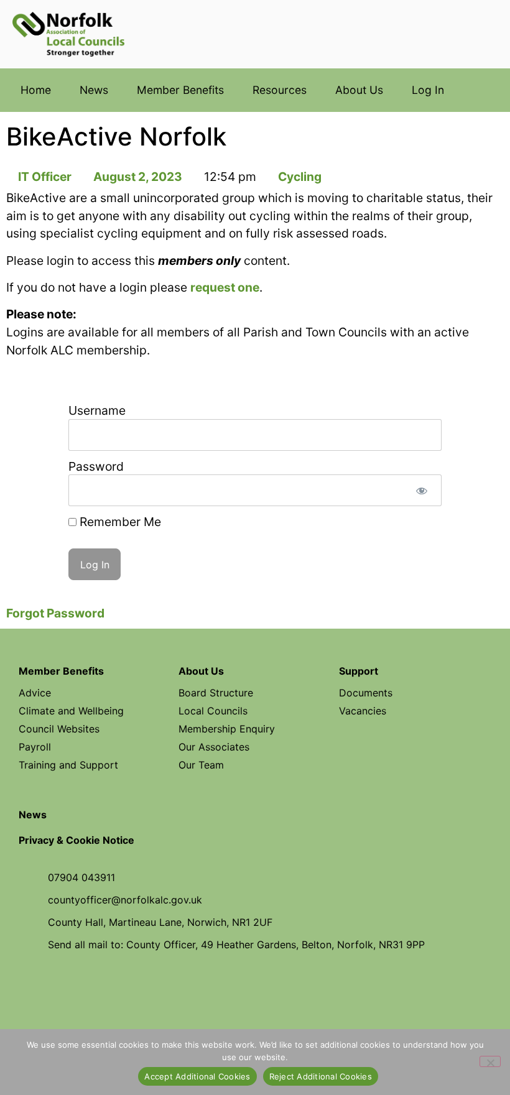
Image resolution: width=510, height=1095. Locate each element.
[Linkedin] (294, 989)
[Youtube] (255, 989)
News (94, 89)
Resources (280, 89)
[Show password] (421, 490)
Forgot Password (55, 613)
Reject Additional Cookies (320, 1076)
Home (36, 89)
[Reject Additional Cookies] (490, 1061)
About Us (359, 89)
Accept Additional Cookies (197, 1076)
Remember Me (118, 522)
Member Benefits (180, 89)
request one (224, 287)
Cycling (300, 176)
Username (97, 410)
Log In (428, 89)
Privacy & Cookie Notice (76, 840)
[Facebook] (215, 989)
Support (358, 671)
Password (96, 466)
